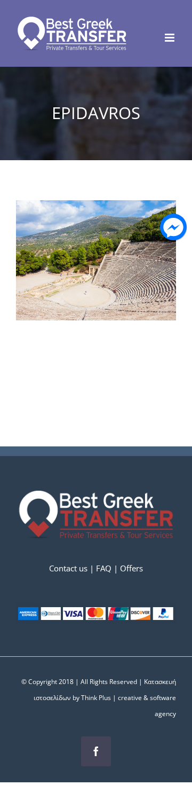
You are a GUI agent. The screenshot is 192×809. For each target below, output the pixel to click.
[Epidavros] (96, 208)
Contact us (69, 568)
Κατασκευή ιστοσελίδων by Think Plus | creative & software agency (105, 697)
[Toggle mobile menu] (170, 37)
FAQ (103, 568)
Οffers (131, 568)
